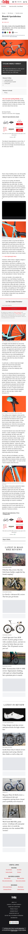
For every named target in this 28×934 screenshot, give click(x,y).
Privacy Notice (19, 313)
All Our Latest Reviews (7, 886)
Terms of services (17, 312)
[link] (5, 122)
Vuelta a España (9, 872)
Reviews (3, 13)
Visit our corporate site (19, 928)
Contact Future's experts (14, 904)
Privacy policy (14, 908)
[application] (14, 209)
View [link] (19, 124)
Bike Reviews (10, 13)
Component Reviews (7, 889)
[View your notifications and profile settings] (13, 2)
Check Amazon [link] (19, 130)
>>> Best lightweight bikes (9, 256)
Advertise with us (14, 913)
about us (14, 902)
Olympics (19, 872)
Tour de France (9, 869)
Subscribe (19, 1)
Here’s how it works (13, 36)
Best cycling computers (20, 880)
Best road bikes (7, 878)
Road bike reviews (19, 13)
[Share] (3, 32)
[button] (14, 122)
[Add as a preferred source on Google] (14, 922)
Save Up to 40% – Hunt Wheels (16, 6)
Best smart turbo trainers (7, 880)
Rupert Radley (7, 112)
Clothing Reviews (20, 889)
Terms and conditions (14, 906)
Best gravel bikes (20, 878)
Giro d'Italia (19, 869)
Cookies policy (14, 911)
